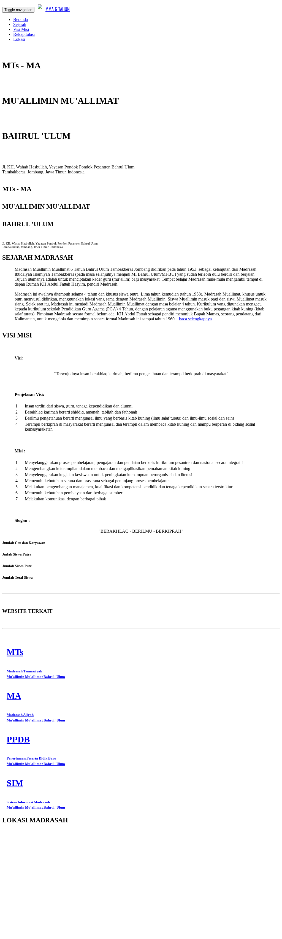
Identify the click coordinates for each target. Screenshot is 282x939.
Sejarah (19, 24)
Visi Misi (21, 29)
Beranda (20, 19)
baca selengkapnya (195, 318)
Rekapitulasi (24, 34)
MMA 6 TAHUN (57, 9)
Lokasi (19, 39)
